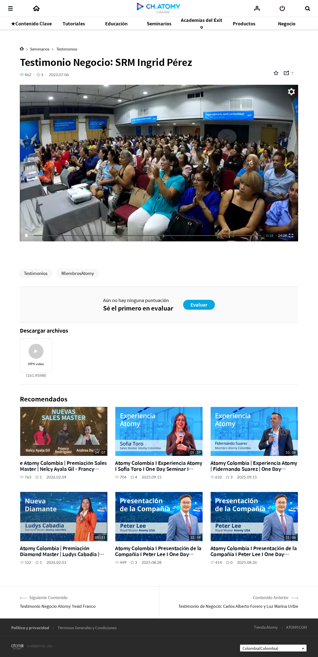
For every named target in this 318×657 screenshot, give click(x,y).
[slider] (142, 235)
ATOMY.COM (296, 627)
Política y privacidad (30, 627)
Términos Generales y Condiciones (87, 627)
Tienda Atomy (266, 627)
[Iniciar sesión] (282, 8)
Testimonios (66, 49)
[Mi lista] (257, 8)
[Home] (36, 8)
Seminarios (39, 49)
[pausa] (159, 163)
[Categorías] (10, 8)
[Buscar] (307, 8)
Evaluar (199, 304)
